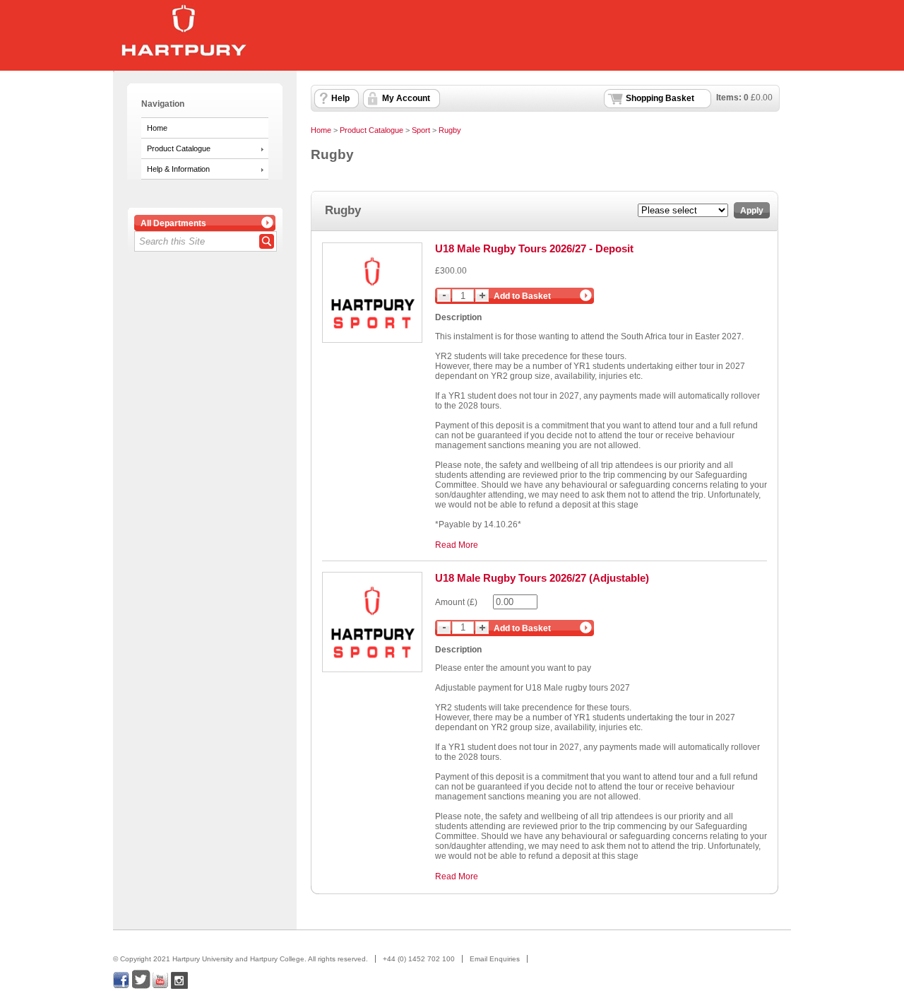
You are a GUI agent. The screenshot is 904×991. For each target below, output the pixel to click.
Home (157, 128)
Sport (421, 130)
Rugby (450, 130)
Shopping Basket (660, 98)
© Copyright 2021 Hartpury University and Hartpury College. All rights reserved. (240, 959)
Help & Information (178, 169)
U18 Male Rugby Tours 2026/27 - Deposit (534, 248)
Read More (456, 545)
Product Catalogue (178, 148)
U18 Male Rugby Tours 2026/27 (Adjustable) (542, 578)
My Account (406, 98)
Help (340, 98)
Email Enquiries (495, 959)
